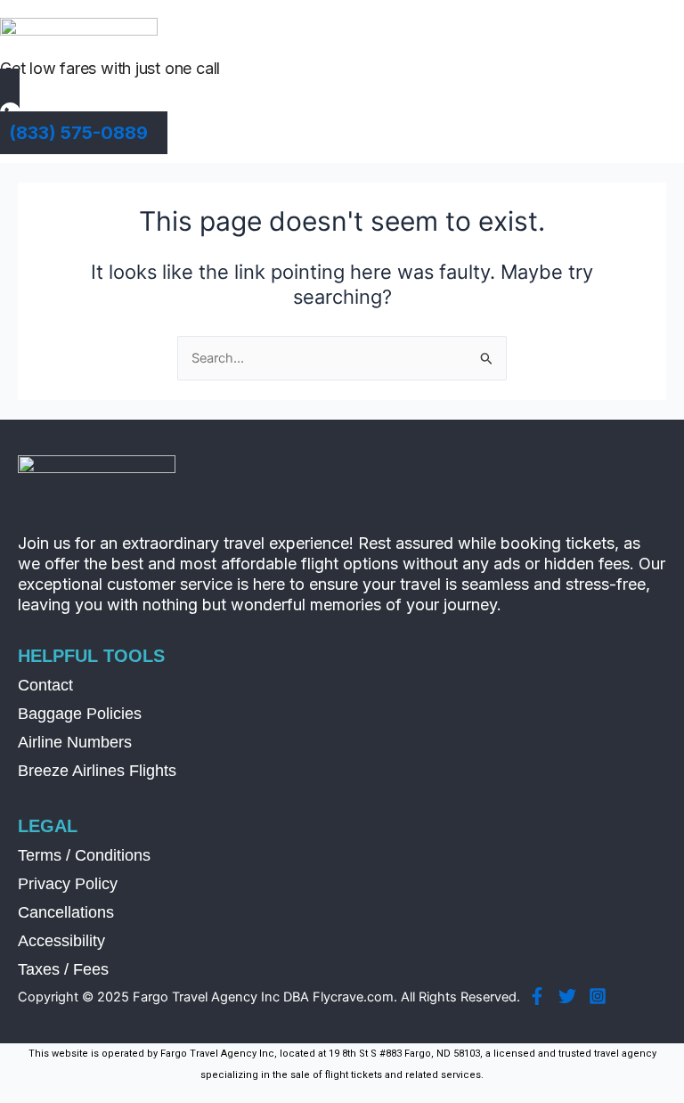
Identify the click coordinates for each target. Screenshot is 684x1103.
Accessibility (61, 941)
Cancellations (66, 912)
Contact (45, 685)
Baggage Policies (80, 714)
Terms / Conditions (84, 855)
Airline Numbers (75, 742)
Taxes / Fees (63, 969)
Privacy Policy (68, 884)
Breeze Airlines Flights (97, 771)
